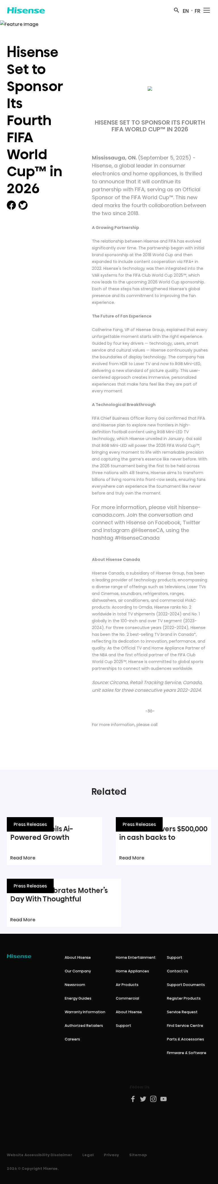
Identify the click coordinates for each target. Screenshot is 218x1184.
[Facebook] (133, 1099)
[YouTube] (163, 1099)
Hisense (102, 165)
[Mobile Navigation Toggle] (206, 10)
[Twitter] (143, 1099)
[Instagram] (153, 1099)
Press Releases (30, 824)
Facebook (167, 522)
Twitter (191, 522)
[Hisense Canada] (26, 10)
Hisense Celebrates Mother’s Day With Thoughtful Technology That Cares (59, 899)
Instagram (116, 530)
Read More (22, 858)
